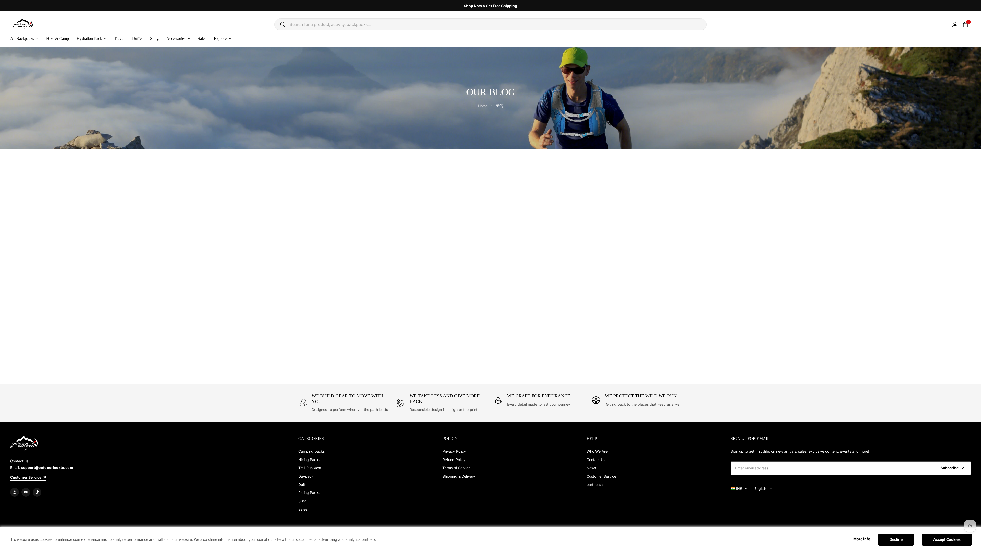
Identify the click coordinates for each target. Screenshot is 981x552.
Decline (896, 539)
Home (483, 105)
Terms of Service (456, 468)
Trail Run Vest (309, 468)
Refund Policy (453, 459)
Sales (302, 509)
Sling (302, 501)
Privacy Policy (454, 451)
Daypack (305, 476)
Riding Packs (309, 492)
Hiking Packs (309, 459)
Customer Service (601, 476)
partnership (596, 484)
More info (861, 539)
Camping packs (311, 451)
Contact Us (596, 459)
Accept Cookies (947, 539)
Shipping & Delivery (458, 476)
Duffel (303, 484)
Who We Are (597, 451)
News (591, 468)
